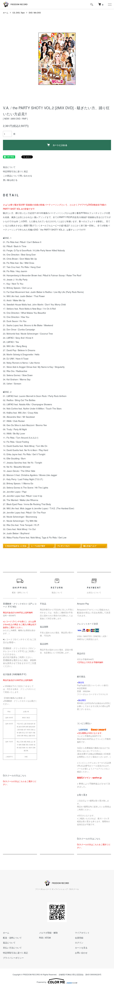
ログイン (79, 942)
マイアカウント (82, 932)
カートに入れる (60, 145)
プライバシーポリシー (13, 957)
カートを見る (81, 947)
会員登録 (79, 937)
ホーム (5, 12)
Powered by (41, 982)
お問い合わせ (81, 952)
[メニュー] (109, 4)
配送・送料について (12, 937)
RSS (41, 937)
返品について (9, 167)
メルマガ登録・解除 (48, 932)
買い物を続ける (10, 179)
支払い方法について (12, 947)
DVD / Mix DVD (35, 12)
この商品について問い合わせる (17, 175)
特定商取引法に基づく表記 (15, 171)
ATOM (48, 937)
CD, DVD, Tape (18, 12)
